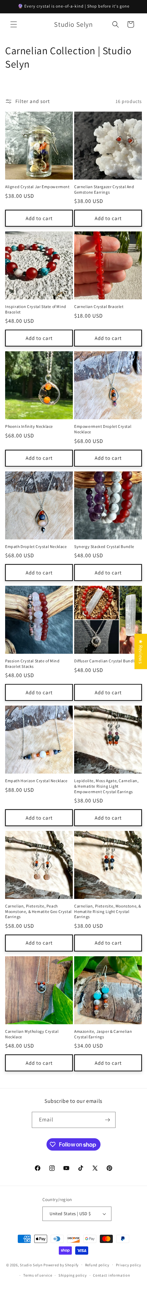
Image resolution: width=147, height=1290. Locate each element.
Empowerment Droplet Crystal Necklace (102, 429)
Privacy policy (128, 1265)
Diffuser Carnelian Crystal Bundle (105, 660)
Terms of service (37, 1275)
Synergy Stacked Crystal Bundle (104, 546)
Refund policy (97, 1265)
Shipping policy (72, 1275)
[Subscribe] (107, 1120)
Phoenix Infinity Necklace (29, 426)
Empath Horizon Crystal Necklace (36, 780)
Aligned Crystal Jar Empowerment (37, 186)
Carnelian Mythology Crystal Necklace (31, 1034)
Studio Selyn (31, 1264)
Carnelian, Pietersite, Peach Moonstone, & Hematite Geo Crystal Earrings (38, 911)
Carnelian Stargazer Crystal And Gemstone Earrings (104, 189)
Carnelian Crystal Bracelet (99, 306)
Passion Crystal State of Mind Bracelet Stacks (32, 663)
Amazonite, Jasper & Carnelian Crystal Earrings (103, 1034)
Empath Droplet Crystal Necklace (36, 546)
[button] (13, 24)
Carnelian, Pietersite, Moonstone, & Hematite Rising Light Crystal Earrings (107, 911)
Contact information (111, 1275)
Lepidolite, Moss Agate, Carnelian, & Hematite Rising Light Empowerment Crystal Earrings (106, 786)
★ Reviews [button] (140, 651)
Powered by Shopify (61, 1264)
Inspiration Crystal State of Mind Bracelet (35, 309)
